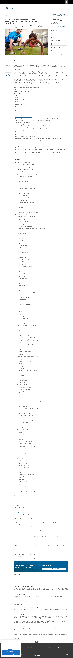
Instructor (7, 67)
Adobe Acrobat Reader (19, 512)
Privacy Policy (38, 655)
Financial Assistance (52, 648)
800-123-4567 (7, 75)
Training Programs (11, 15)
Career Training (29, 647)
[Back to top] (36, 645)
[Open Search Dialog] (66, 2)
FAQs (6, 70)
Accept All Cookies (10, 651)
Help (49, 649)
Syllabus (7, 63)
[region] (11, 648)
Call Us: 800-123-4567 (59, 26)
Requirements (8, 65)
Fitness (16, 15)
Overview (7, 60)
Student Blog (60, 647)
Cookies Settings (11, 654)
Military (50, 647)
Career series (55, 30)
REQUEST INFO (63, 54)
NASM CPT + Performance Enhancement (23, 117)
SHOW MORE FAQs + (18, 638)
